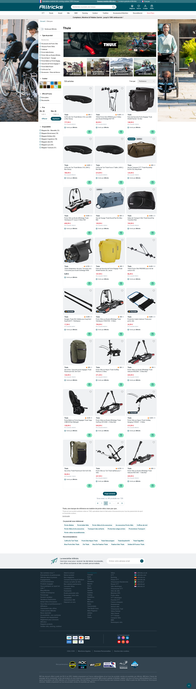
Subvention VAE (69, 600)
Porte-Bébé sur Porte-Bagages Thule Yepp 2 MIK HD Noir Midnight (78, 421)
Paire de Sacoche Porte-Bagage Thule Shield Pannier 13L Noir (140, 118)
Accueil (42, 21)
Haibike (90, 593)
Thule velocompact (107, 541)
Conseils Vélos (69, 586)
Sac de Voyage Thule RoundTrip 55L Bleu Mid (109, 219)
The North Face (93, 608)
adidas (89, 613)
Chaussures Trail (117, 609)
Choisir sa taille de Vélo (72, 582)
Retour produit (69, 575)
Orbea (89, 617)
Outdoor (95, 13)
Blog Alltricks (45, 590)
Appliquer (56, 119)
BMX (76, 13)
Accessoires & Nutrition (120, 13)
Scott (89, 615)
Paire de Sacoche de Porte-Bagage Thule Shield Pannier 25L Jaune (109, 269)
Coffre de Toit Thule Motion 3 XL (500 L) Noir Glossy (77, 168)
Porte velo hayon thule (90, 541)
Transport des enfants (96, 529)
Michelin (90, 602)
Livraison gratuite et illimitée (116, 1)
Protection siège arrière (116, 529)
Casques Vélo (116, 618)
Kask (89, 577)
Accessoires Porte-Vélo (124, 525)
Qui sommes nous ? (47, 573)
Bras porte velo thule (71, 544)
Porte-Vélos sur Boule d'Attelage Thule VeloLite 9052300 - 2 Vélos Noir (140, 370)
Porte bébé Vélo (83, 525)
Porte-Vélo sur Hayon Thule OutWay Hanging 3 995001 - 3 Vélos (139, 421)
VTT (43, 13)
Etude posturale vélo (71, 593)
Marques (50, 21)
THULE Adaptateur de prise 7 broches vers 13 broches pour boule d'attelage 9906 (77, 269)
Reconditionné (137, 13)
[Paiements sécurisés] (78, 639)
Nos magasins (69, 577)
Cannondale (91, 606)
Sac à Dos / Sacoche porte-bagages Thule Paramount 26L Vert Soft (77, 370)
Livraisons (67, 588)
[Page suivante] (122, 503)
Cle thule (86, 544)
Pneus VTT (115, 579)
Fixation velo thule (117, 544)
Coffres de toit (142, 525)
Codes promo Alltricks (48, 611)
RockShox (90, 597)
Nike (89, 599)
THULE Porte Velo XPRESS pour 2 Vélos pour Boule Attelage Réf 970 (108, 118)
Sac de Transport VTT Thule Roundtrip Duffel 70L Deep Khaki (140, 168)
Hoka (89, 604)
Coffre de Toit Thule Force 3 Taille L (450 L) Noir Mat (109, 168)
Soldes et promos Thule (136, 544)
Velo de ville (115, 591)
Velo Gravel (115, 613)
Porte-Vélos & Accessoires (102, 525)
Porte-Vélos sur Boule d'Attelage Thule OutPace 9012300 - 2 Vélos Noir (108, 421)
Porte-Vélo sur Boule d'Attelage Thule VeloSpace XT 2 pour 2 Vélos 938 (76, 219)
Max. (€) (53, 111)
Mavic (89, 588)
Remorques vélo (116, 622)
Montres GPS (115, 593)
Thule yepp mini (138, 541)
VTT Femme (115, 615)
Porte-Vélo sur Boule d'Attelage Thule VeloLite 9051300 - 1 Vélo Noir (140, 471)
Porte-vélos (115, 595)
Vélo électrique (116, 586)
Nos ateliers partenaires (72, 584)
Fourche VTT (115, 600)
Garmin (89, 590)
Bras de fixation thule (100, 544)
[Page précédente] (98, 503)
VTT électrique (116, 597)
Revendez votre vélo (71, 595)
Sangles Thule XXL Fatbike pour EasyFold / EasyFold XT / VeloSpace (78, 320)
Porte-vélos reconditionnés (74, 532)
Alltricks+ (43, 622)
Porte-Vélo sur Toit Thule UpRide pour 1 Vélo (108, 471)
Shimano (90, 581)
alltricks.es (141, 577)
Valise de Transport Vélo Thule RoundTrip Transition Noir (141, 219)
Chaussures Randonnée (119, 582)
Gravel (60, 13)
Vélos (113, 573)
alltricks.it (140, 582)
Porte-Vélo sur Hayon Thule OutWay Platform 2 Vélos (107, 370)
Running (85, 13)
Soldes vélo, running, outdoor (51, 626)
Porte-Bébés (69, 525)
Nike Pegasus (92, 611)
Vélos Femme (115, 611)
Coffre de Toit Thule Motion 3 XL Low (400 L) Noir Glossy (77, 118)
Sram (89, 586)
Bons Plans (150, 13)
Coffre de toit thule (71, 541)
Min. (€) (42, 111)
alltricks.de (141, 579)
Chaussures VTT (117, 588)
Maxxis (89, 584)
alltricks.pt (141, 584)
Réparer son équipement (49, 617)
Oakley (89, 595)
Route (51, 13)
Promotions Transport (137, 529)
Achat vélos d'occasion (48, 602)
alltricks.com (141, 575)
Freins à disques (117, 602)
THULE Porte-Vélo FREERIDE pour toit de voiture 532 (140, 269)
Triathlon (105, 13)
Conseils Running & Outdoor (74, 579)
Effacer (44, 119)
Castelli (90, 575)
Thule (89, 579)
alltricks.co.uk (142, 573)
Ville (68, 13)
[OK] (141, 561)
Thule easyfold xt (124, 541)
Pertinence (142, 81)
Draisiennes (115, 604)
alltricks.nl (141, 586)
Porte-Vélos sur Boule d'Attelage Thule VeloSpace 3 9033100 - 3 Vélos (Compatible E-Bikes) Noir (108, 320)
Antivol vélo (115, 606)
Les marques (92, 573)
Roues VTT (115, 584)
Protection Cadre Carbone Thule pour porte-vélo (139, 320)
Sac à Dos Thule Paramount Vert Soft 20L (77, 471)
